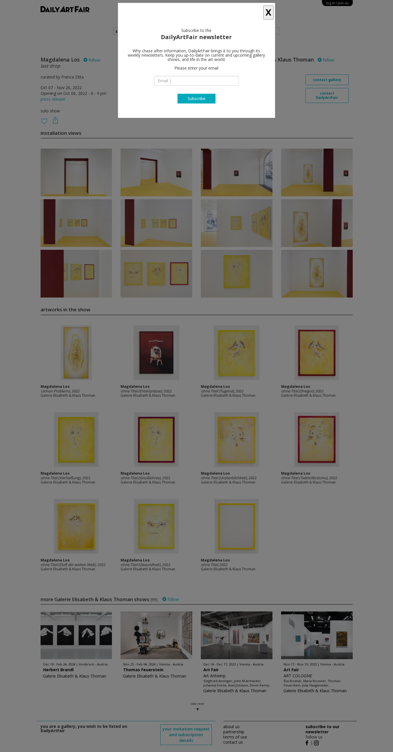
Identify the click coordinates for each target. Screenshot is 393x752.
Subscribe (196, 98)
